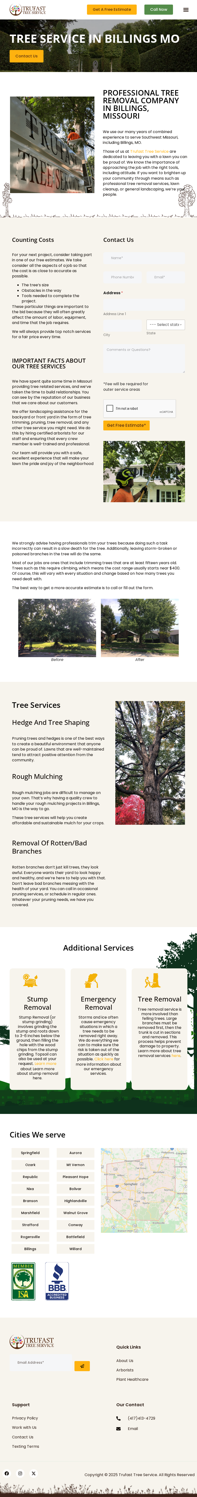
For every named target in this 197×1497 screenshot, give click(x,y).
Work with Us (24, 1427)
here (176, 1055)
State (151, 333)
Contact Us (22, 1437)
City (106, 335)
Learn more (45, 1063)
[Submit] (82, 1366)
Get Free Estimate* (126, 425)
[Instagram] (20, 1473)
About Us (124, 1360)
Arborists (125, 1370)
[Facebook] (6, 1473)
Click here (103, 1059)
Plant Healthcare (132, 1379)
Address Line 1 (114, 314)
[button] (186, 9)
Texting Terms (25, 1446)
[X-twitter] (33, 1473)
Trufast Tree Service (149, 151)
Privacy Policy (25, 1418)
